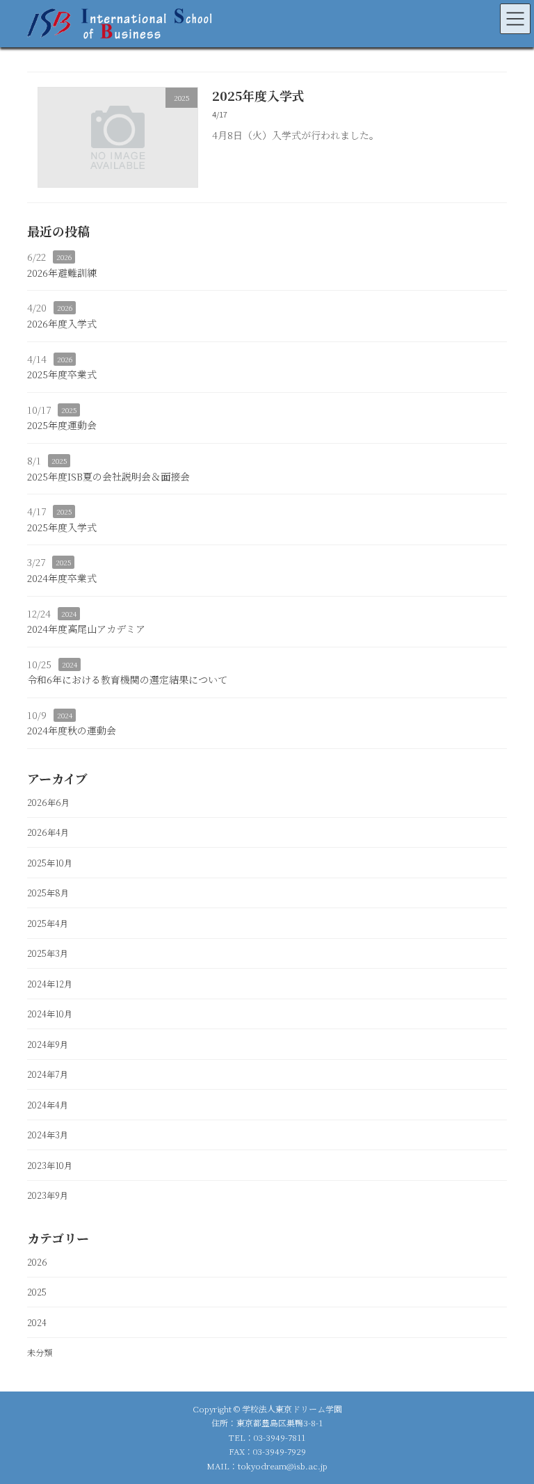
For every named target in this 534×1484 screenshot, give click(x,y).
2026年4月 (48, 832)
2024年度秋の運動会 (71, 730)
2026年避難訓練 (62, 273)
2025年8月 (48, 893)
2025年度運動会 (62, 425)
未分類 (39, 1352)
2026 (64, 257)
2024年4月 (47, 1104)
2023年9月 (47, 1195)
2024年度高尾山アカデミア (86, 629)
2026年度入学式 (62, 323)
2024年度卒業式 (62, 578)
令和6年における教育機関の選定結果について (127, 679)
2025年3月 (47, 953)
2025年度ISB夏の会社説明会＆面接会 (108, 476)
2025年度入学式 (258, 95)
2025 (68, 410)
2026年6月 (48, 802)
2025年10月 (49, 862)
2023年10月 (49, 1165)
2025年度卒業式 (62, 374)
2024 (68, 613)
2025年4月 (47, 923)
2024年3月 (47, 1135)
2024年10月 (49, 1014)
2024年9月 (47, 1044)
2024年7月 (47, 1074)
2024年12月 (49, 983)
